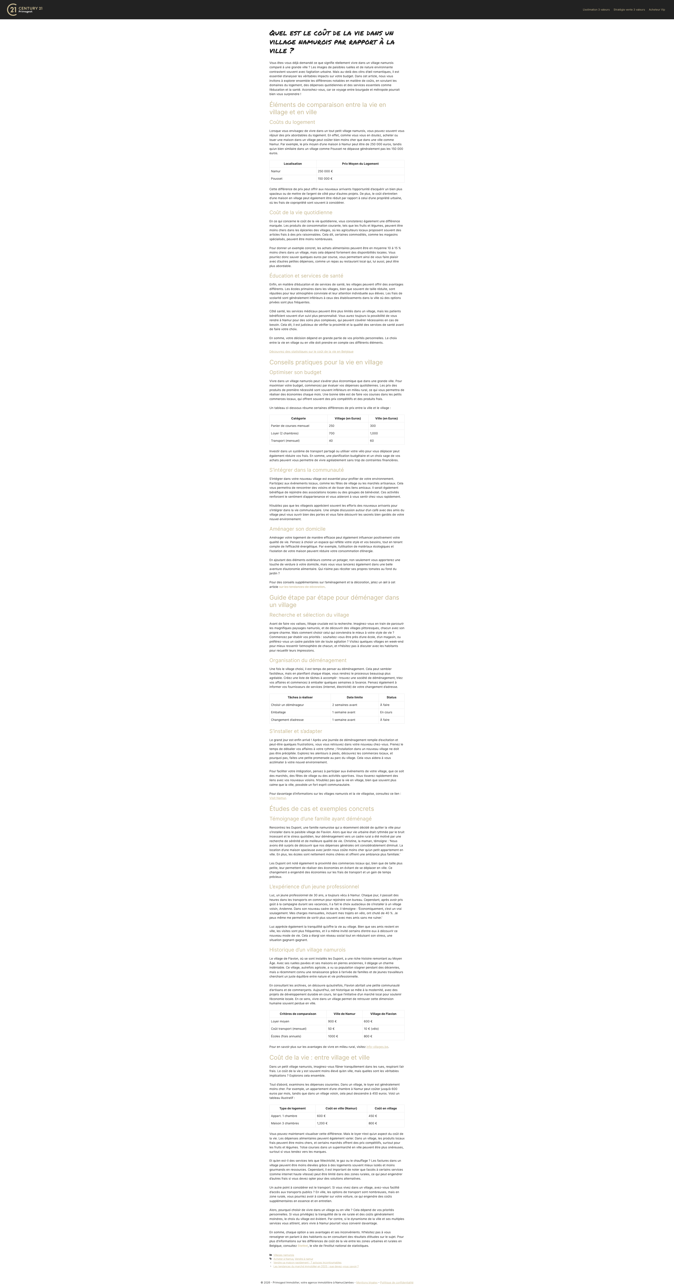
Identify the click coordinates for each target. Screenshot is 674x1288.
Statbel (303, 1245)
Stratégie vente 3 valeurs (629, 9)
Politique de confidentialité (397, 1282)
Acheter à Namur (283, 1258)
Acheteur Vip (657, 9)
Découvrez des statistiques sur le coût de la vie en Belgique (311, 351)
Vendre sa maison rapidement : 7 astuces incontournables (307, 1262)
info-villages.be (377, 1047)
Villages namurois (283, 1254)
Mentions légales (367, 1282)
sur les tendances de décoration (302, 587)
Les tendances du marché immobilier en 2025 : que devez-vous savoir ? (316, 1266)
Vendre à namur (304, 1258)
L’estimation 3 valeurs (596, 9)
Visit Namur (277, 798)
